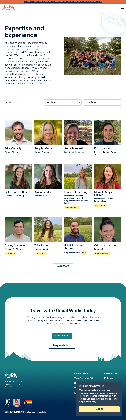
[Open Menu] (122, 8)
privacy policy (89, 402)
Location (91, 102)
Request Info (60, 346)
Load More (63, 266)
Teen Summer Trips (84, 378)
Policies (108, 378)
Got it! (99, 409)
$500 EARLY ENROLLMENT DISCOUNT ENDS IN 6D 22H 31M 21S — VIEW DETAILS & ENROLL (63, 2)
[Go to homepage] (8, 8)
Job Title (51, 102)
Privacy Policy (41, 412)
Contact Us (62, 336)
